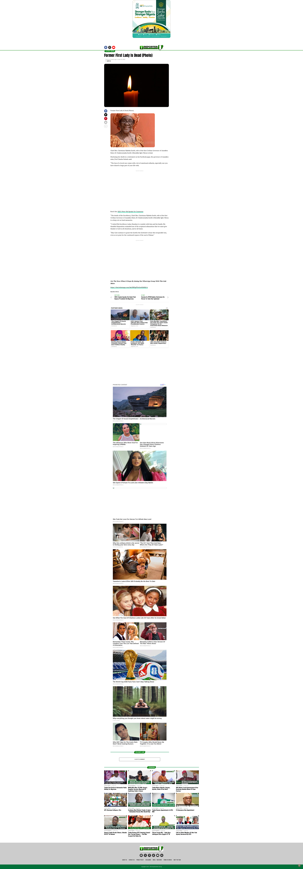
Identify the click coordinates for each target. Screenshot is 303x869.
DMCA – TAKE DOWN (157, 860)
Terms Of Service (167, 860)
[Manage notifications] (299, 865)
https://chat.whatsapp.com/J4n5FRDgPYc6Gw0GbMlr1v (129, 287)
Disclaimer (148, 860)
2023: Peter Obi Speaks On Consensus (130, 211)
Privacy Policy (140, 860)
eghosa (109, 61)
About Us (124, 860)
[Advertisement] (139, 189)
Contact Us (132, 860)
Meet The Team (177, 860)
